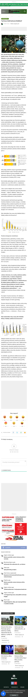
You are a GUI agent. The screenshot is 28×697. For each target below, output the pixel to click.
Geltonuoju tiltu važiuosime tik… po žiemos (14, 564)
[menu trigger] (4, 11)
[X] (17, 432)
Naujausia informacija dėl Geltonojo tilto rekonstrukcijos (14, 576)
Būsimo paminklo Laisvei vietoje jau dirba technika (14, 558)
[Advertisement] (14, 29)
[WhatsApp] (21, 432)
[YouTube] (15, 683)
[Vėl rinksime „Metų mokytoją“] (7, 649)
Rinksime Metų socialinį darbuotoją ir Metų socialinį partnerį (21, 659)
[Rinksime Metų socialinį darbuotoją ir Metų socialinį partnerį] (21, 649)
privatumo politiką (19, 692)
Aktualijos (5, 18)
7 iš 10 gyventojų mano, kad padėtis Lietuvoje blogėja (15, 595)
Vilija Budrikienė (5, 640)
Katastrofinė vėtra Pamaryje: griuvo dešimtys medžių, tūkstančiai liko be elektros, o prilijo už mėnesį (6, 631)
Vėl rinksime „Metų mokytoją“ (6, 657)
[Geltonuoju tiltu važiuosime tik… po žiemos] (21, 620)
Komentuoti (4, 642)
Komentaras (17, 636)
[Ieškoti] (25, 11)
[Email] (24, 432)
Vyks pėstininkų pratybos (10, 569)
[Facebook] (13, 432)
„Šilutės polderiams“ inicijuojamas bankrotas (15, 589)
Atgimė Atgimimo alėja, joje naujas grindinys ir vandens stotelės (15, 602)
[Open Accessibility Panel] (3, 693)
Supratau (14, 695)
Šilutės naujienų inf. (15, 23)
